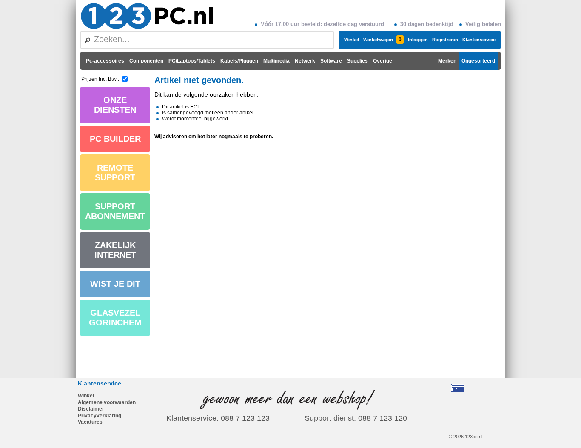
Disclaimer (91, 409)
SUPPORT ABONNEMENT (115, 211)
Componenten (146, 60)
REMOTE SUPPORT (115, 172)
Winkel (351, 39)
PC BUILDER (115, 138)
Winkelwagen (382, 40)
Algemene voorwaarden (107, 402)
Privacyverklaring (99, 416)
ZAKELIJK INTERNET (115, 250)
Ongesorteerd (478, 60)
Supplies (357, 60)
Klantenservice (479, 39)
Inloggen (418, 39)
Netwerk (305, 60)
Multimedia (276, 60)
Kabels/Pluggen (239, 60)
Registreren (445, 39)
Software (331, 60)
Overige (382, 60)
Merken (447, 60)
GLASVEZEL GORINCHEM (115, 317)
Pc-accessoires (105, 60)
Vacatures (90, 422)
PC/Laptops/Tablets (191, 60)
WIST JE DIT (115, 283)
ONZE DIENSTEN (115, 104)
